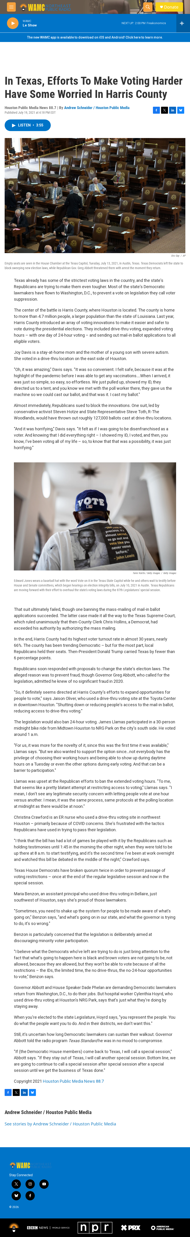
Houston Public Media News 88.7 (73, 1081)
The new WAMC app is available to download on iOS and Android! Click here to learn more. (95, 37)
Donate (171, 7)
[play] (12, 23)
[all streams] (183, 23)
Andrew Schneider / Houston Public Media (97, 107)
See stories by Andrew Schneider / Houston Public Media (60, 1124)
